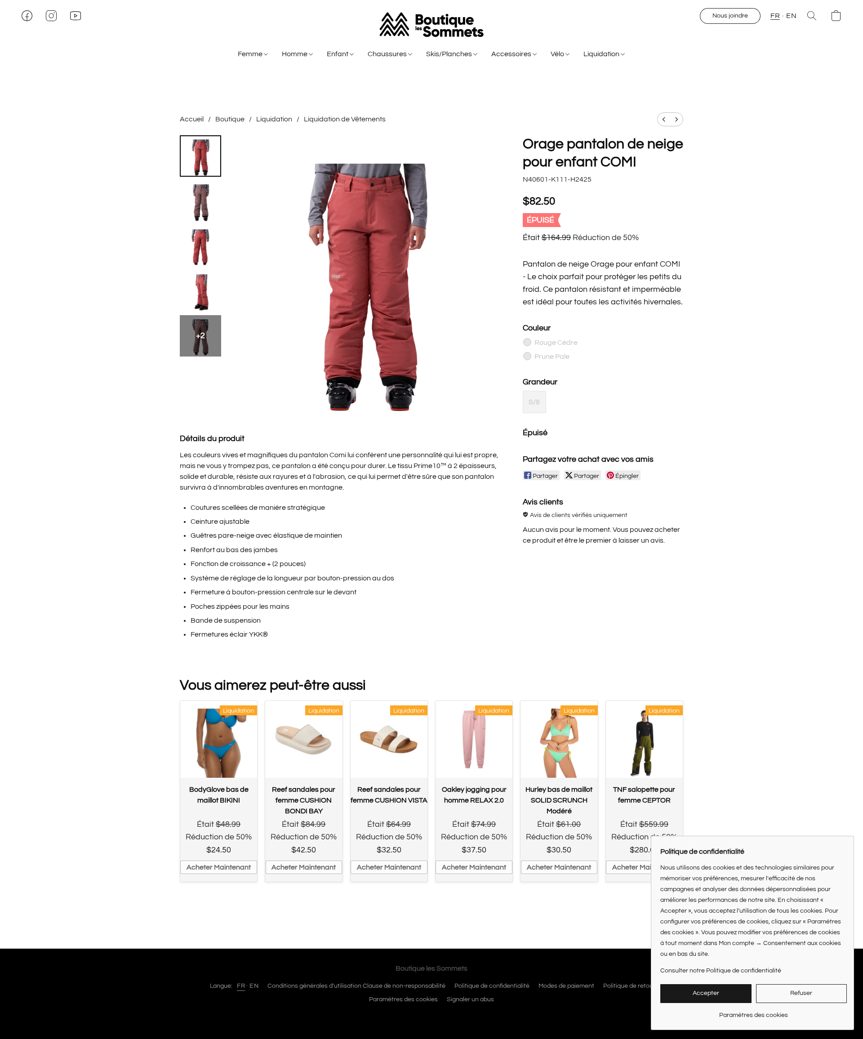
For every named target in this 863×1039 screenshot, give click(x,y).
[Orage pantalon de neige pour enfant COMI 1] (200, 201)
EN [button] (791, 15)
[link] (753, 1012)
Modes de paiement (566, 986)
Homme (295, 54)
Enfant (338, 54)
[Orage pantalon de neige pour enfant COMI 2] (200, 246)
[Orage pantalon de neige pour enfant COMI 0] (200, 156)
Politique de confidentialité (491, 986)
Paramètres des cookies (403, 999)
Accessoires (512, 54)
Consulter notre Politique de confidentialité (720, 971)
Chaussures (388, 54)
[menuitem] (664, 119)
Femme (251, 54)
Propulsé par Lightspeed (431, 1015)
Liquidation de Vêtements (345, 119)
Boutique (230, 119)
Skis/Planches (449, 54)
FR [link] (241, 986)
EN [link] (253, 986)
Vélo (558, 54)
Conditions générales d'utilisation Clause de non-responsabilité (356, 986)
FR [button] (775, 15)
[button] (431, 24)
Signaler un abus (470, 999)
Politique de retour (629, 986)
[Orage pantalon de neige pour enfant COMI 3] (200, 291)
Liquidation (602, 54)
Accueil (192, 119)
